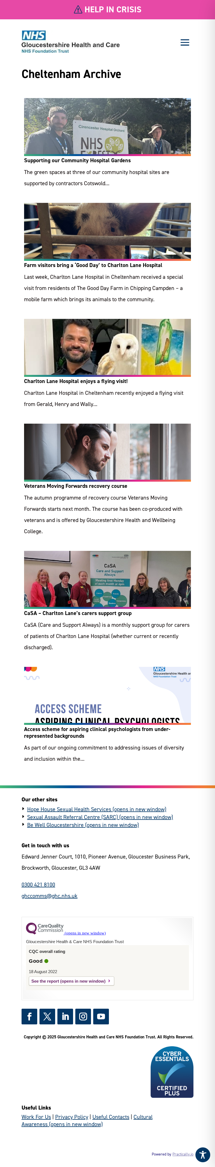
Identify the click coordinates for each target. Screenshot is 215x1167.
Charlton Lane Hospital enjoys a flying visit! (76, 381)
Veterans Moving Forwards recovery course (75, 485)
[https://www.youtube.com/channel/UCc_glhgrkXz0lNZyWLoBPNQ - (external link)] (101, 1016)
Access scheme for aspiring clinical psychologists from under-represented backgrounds (97, 732)
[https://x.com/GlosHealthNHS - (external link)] (47, 1016)
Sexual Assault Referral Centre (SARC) (72, 817)
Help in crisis (113, 9)
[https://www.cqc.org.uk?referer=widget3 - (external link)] (66, 933)
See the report (45, 981)
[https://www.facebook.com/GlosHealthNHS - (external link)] (29, 1016)
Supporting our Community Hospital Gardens (77, 160)
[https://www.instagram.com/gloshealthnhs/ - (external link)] (83, 1016)
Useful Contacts (110, 1116)
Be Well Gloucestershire (55, 825)
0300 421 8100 (38, 884)
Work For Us (36, 1116)
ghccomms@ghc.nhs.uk (50, 895)
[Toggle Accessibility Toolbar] (203, 1155)
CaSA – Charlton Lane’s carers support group (78, 613)
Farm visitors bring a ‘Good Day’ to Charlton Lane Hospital (93, 265)
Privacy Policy (71, 1116)
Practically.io (182, 1154)
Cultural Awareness (87, 1120)
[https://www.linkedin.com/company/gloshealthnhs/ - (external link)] (65, 1016)
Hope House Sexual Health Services (69, 809)
